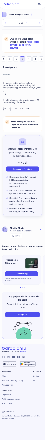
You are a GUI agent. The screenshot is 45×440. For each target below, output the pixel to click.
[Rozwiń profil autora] (40, 229)
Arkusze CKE (7, 385)
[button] (20, 287)
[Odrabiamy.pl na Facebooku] (3, 357)
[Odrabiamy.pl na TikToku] (8, 357)
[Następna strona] (39, 23)
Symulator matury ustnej (12, 380)
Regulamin (6, 394)
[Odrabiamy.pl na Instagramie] (18, 357)
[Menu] (39, 4)
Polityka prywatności (11, 399)
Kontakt (36, 376)
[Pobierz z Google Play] (27, 364)
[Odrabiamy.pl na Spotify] (23, 357)
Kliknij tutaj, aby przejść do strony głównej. (24, 44)
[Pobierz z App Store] (9, 364)
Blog (4, 376)
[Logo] (12, 4)
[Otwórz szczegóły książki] (31, 14)
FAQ (34, 380)
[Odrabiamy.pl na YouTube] (13, 357)
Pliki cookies (7, 403)
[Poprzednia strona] (6, 23)
